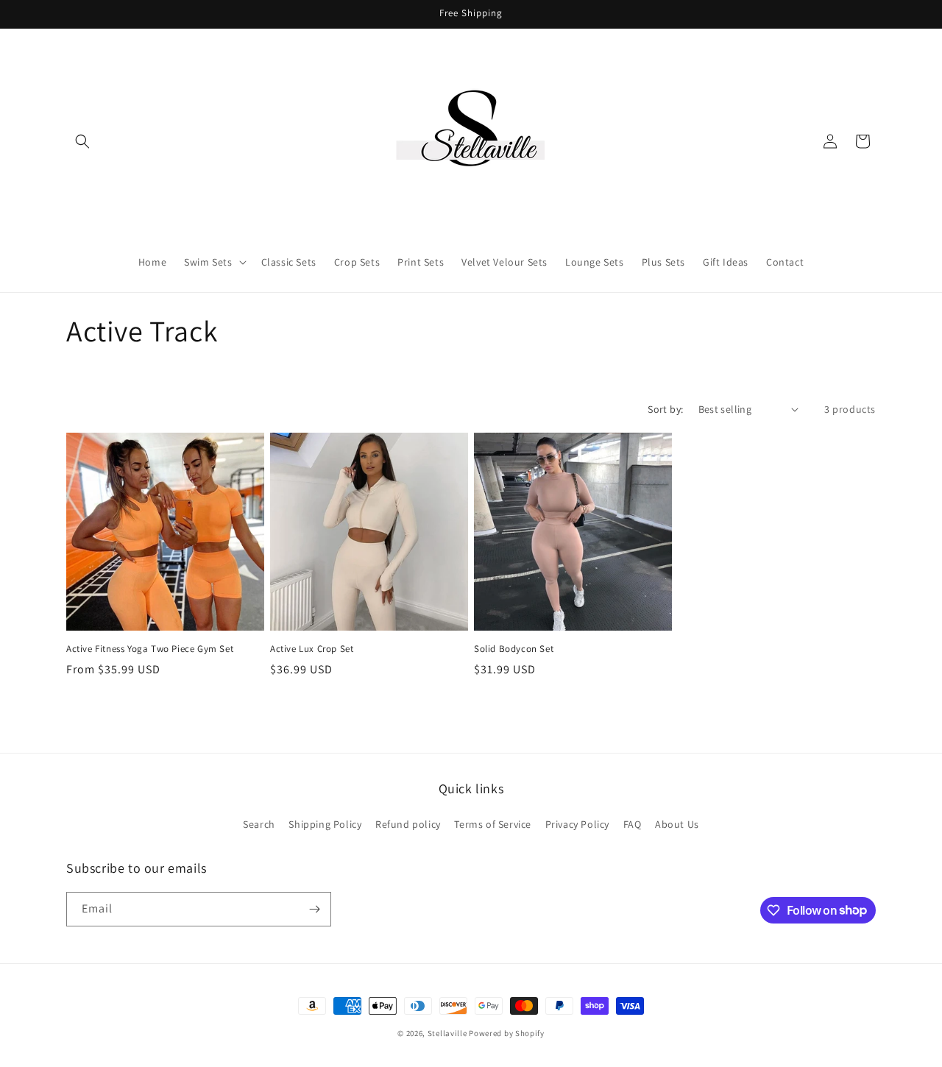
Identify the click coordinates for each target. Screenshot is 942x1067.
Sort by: (665, 409)
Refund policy (408, 824)
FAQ (632, 824)
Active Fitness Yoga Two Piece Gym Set (149, 649)
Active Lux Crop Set (311, 649)
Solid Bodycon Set (513, 649)
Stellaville (447, 1033)
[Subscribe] (314, 909)
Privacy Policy (577, 824)
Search (259, 824)
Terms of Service (492, 824)
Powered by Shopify (507, 1033)
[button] (82, 141)
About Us (677, 824)
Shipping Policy (324, 824)
